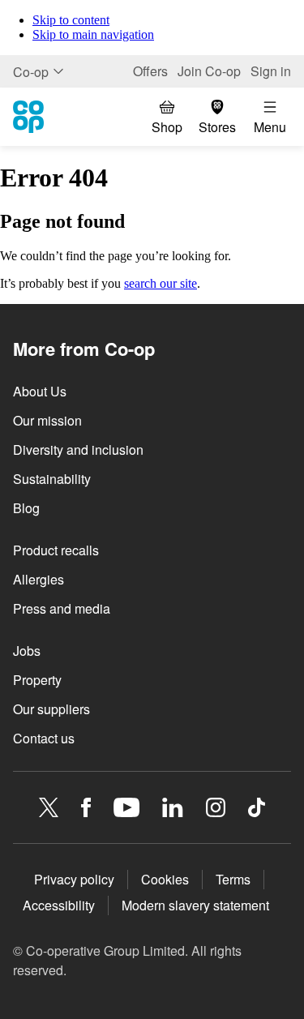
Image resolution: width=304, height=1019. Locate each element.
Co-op (31, 71)
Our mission (47, 420)
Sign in (270, 71)
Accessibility (59, 905)
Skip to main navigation (93, 34)
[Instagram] (215, 807)
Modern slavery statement (195, 905)
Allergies (38, 579)
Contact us (44, 738)
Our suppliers (51, 709)
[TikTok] (256, 807)
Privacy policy (74, 879)
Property (37, 679)
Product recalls (56, 550)
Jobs (27, 650)
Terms (233, 879)
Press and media (61, 608)
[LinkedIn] (172, 807)
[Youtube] (126, 807)
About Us (39, 391)
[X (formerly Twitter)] (48, 807)
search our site (160, 283)
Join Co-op (209, 71)
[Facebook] (86, 807)
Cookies (165, 879)
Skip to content (70, 20)
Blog (26, 508)
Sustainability (52, 478)
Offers (150, 71)
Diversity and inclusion (78, 449)
